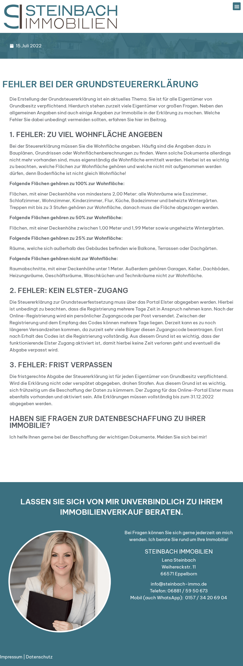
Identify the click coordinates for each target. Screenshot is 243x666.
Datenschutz (39, 657)
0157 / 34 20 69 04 (206, 597)
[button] (237, 6)
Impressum (11, 657)
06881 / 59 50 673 (188, 591)
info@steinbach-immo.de (179, 584)
